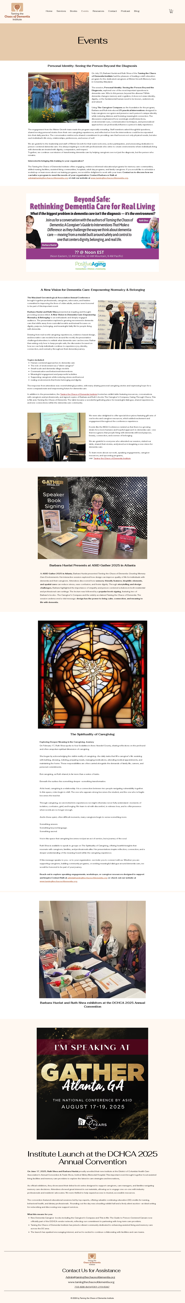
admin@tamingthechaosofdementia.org (48, 178)
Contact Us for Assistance (91, 1270)
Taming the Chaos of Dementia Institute (78, 394)
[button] (171, 11)
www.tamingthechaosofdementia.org (58, 881)
